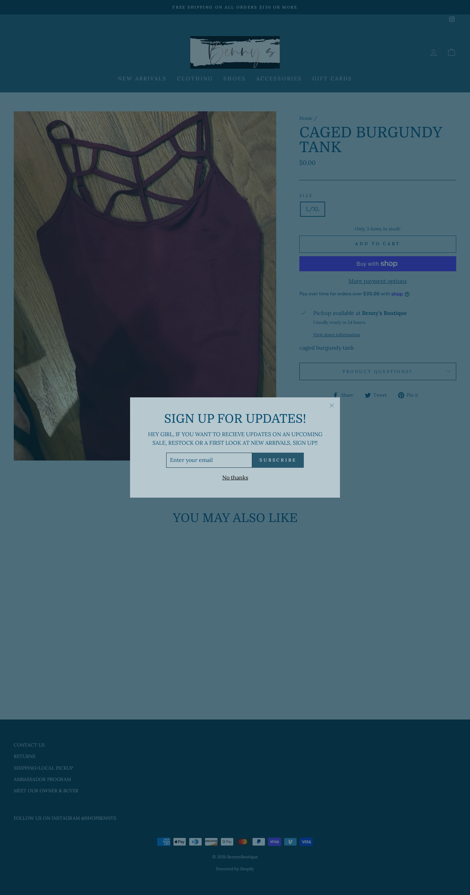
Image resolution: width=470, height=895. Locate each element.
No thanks (235, 477)
